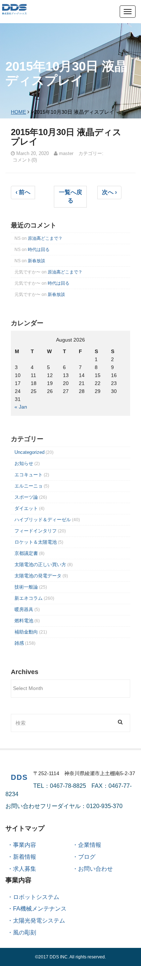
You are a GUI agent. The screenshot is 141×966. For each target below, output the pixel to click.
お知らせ (23, 463)
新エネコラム (28, 598)
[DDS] (14, 9)
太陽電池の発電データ (37, 575)
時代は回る (39, 249)
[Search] (120, 722)
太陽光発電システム (39, 920)
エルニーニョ (28, 486)
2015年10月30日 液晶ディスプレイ (66, 136)
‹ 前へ (23, 192)
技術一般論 (26, 587)
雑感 (19, 643)
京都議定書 (26, 553)
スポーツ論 (26, 497)
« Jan (20, 407)
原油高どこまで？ (45, 238)
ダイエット (26, 508)
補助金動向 (26, 632)
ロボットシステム (36, 897)
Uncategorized (29, 452)
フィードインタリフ (35, 531)
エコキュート (28, 474)
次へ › (109, 192)
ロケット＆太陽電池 (35, 542)
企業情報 (89, 845)
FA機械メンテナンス (40, 909)
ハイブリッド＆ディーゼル (42, 519)
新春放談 (36, 260)
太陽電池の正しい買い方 (40, 564)
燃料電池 (23, 620)
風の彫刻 (24, 932)
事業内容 (24, 845)
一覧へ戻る (70, 196)
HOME (18, 112)
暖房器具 (23, 609)
